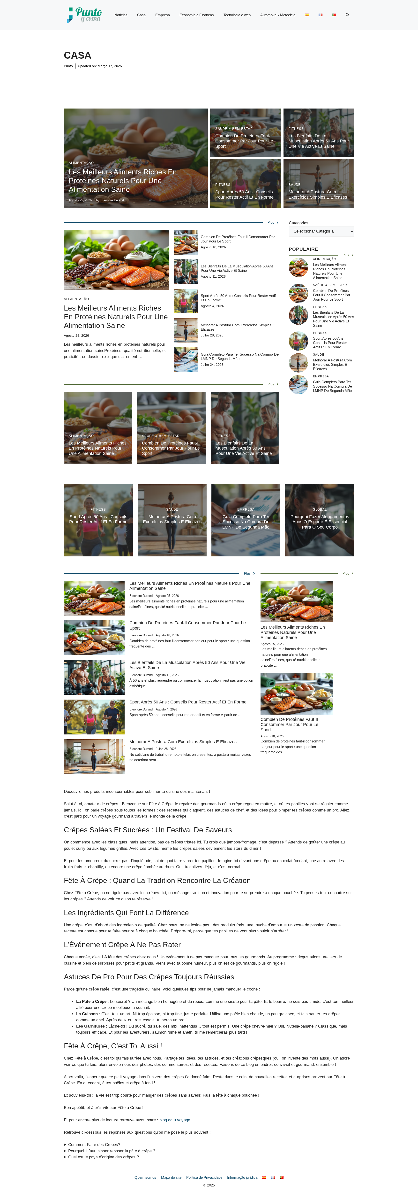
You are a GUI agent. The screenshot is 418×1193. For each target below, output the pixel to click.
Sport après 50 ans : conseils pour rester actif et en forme (244, 194)
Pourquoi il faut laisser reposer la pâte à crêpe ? (111, 1151)
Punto (68, 66)
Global (320, 509)
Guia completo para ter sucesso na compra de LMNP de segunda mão (332, 386)
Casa (141, 15)
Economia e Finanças (196, 15)
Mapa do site (171, 1177)
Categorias (298, 223)
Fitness (296, 129)
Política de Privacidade (204, 1177)
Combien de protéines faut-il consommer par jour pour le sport (244, 141)
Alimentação (81, 163)
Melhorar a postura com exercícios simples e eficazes (318, 194)
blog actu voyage (174, 1120)
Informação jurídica (242, 1177)
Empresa (162, 15)
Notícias (120, 15)
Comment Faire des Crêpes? (94, 1144)
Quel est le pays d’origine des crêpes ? (103, 1157)
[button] (347, 15)
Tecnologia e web (237, 15)
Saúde (295, 185)
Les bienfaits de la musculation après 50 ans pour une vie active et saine (319, 141)
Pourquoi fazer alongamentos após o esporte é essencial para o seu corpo (320, 522)
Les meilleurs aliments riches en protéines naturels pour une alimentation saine (123, 180)
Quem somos (145, 1177)
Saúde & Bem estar (234, 129)
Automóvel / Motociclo (277, 15)
